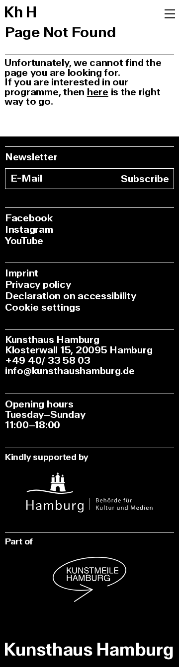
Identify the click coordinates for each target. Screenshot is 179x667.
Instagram (29, 229)
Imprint (21, 273)
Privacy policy (38, 284)
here (97, 92)
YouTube (24, 241)
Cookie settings (43, 307)
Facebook (29, 218)
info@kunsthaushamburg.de (70, 371)
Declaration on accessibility (70, 296)
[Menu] (170, 13)
